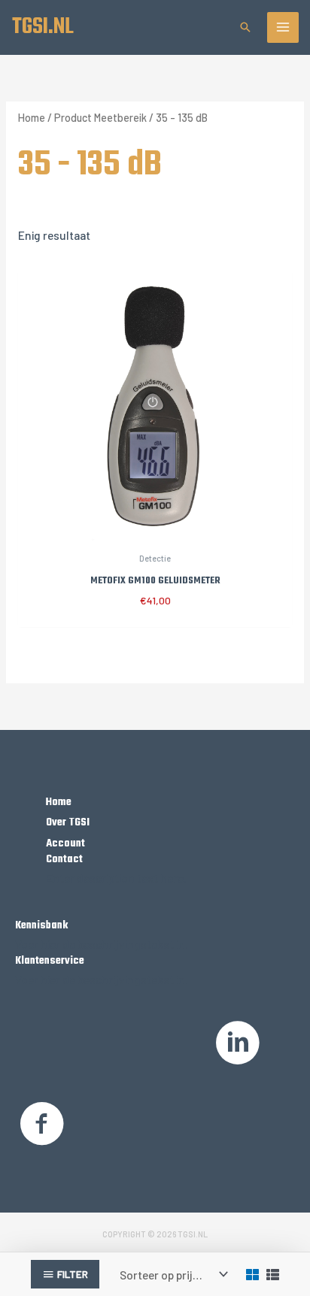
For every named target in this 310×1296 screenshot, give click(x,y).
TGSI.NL (43, 27)
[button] (245, 27)
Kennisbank (41, 925)
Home (31, 117)
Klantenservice (49, 961)
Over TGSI (68, 822)
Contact (64, 859)
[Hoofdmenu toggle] (283, 28)
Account (65, 843)
